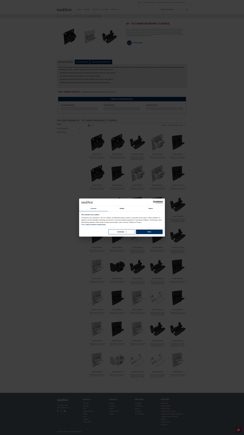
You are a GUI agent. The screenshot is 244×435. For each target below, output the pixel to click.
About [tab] (150, 208)
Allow (149, 232)
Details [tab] (122, 208)
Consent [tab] (93, 208)
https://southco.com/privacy (96, 224)
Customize (120, 232)
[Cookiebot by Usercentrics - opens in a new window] (154, 202)
